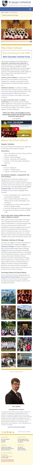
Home (3, 9)
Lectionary (20, 442)
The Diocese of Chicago (23, 440)
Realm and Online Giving (7, 448)
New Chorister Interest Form (16, 57)
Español (3, 442)
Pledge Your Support (6, 447)
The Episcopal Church (23, 439)
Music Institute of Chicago (10, 15)
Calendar (3, 440)
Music (6, 12)
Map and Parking (22, 449)
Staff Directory (21, 448)
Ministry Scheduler (6, 449)
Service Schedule (5, 439)
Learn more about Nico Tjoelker (16, 427)
